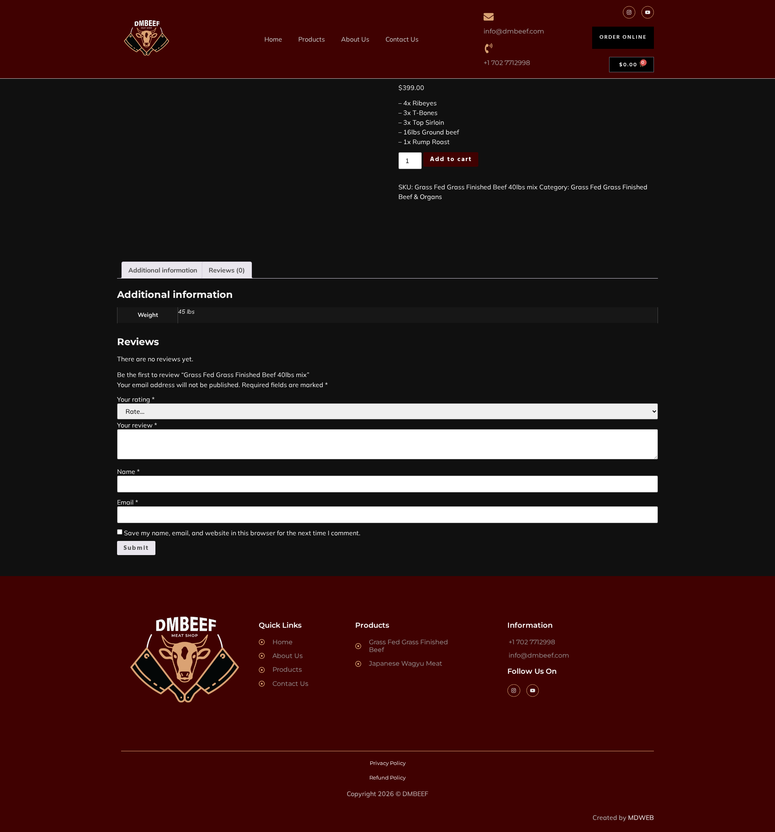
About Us (355, 39)
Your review (137, 425)
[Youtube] (647, 12)
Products (311, 39)
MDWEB (641, 817)
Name (128, 471)
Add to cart (451, 159)
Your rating (136, 399)
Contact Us (402, 39)
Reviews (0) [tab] (227, 270)
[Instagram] (629, 12)
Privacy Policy (388, 763)
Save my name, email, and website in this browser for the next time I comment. (242, 533)
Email (127, 502)
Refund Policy (387, 777)
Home (273, 39)
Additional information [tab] (162, 270)
